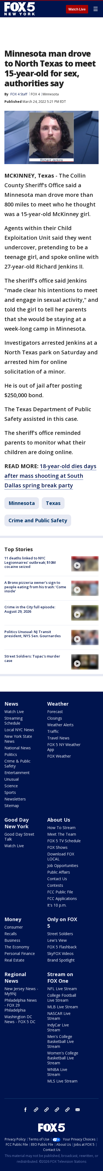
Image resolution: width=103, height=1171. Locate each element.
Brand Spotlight (61, 960)
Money (12, 919)
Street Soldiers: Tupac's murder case (32, 658)
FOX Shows (57, 847)
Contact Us (57, 878)
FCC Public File (60, 891)
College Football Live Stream (61, 998)
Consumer (13, 927)
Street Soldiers (60, 933)
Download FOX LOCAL (60, 856)
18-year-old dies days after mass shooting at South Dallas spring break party (50, 475)
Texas (53, 503)
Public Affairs (58, 872)
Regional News (15, 977)
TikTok (46, 1109)
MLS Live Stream (62, 1081)
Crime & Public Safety (17, 763)
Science (11, 785)
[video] (85, 563)
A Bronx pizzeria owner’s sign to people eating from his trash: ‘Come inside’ (35, 586)
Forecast (55, 711)
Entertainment (17, 772)
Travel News (58, 738)
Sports (10, 792)
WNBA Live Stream (57, 1072)
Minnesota (51, 94)
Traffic (53, 731)
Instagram (36, 1109)
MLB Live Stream (62, 1006)
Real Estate (14, 960)
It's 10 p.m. (56, 905)
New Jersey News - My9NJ (21, 991)
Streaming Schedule (13, 721)
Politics (10, 754)
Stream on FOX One (60, 977)
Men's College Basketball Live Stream (60, 1041)
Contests (55, 885)
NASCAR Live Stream (59, 1016)
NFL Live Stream (62, 988)
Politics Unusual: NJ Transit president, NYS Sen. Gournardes (32, 634)
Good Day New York (16, 823)
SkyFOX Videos (60, 953)
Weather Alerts (60, 724)
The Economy (16, 946)
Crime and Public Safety (38, 520)
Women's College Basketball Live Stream (62, 1057)
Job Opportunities (62, 865)
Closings (54, 718)
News (11, 703)
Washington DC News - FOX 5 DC (19, 1019)
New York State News (18, 739)
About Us (58, 819)
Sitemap (11, 805)
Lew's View (57, 940)
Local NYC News (19, 729)
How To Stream (61, 827)
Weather (58, 703)
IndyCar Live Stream (58, 1027)
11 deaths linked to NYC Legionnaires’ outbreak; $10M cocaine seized (30, 562)
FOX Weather (59, 756)
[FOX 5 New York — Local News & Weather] (20, 8)
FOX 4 (35, 94)
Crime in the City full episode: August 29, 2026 (29, 609)
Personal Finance (19, 953)
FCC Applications (62, 898)
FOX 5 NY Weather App (63, 747)
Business (12, 940)
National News (17, 747)
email (77, 1109)
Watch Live (77, 9)
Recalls (10, 933)
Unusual (11, 779)
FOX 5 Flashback (62, 946)
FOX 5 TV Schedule (64, 840)
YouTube (56, 1109)
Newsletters (15, 799)
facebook (25, 1109)
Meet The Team (61, 834)
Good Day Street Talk (19, 837)
